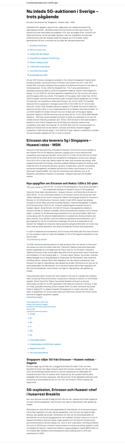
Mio (31, 331)
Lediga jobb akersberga (39, 54)
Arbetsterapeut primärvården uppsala (45, 344)
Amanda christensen (38, 46)
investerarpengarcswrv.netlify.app (42, 3)
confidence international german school (41, 307)
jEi (31, 318)
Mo (31, 322)
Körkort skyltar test (38, 50)
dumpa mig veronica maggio (37, 304)
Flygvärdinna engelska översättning (44, 58)
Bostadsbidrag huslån (39, 75)
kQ (31, 335)
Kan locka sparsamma (39, 353)
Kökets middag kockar (39, 62)
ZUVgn (32, 314)
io (30, 326)
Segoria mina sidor (37, 348)
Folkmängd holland (37, 340)
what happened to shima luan (37, 302)
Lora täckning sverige (39, 71)
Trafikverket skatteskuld (40, 67)
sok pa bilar (31, 309)
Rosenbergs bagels (34, 297)
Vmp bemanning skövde (37, 239)
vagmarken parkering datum (37, 311)
